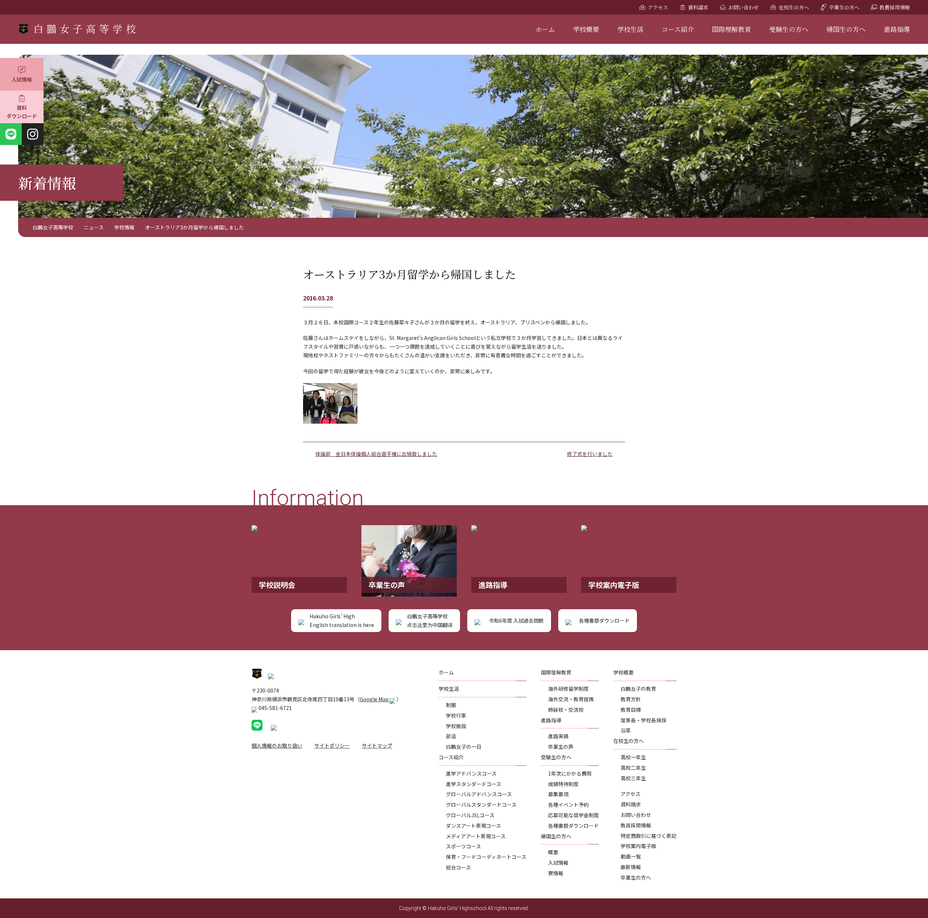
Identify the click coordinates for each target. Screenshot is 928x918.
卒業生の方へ (844, 7)
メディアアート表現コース (476, 836)
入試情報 (22, 79)
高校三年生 (633, 778)
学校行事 (456, 715)
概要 (553, 852)
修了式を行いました (590, 453)
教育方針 (631, 699)
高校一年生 (633, 757)
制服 (451, 705)
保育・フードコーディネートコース (486, 856)
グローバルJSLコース (470, 815)
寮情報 (555, 873)
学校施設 (456, 726)
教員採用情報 (894, 7)
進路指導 (897, 29)
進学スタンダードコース (473, 784)
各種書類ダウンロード (573, 825)
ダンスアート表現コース (473, 825)
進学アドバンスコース (471, 773)
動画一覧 (631, 856)
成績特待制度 (563, 784)
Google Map (375, 699)
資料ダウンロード (22, 112)
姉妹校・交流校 (566, 709)
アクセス (658, 7)
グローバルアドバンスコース (479, 794)
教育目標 (631, 709)
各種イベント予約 (568, 804)
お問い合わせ (743, 7)
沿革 (626, 730)
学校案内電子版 (638, 846)
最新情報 (631, 867)
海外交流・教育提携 (571, 699)
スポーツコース (463, 846)
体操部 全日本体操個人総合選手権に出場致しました (376, 453)
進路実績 (558, 736)
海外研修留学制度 (568, 688)
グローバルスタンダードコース (481, 804)
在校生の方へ (794, 7)
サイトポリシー (332, 745)
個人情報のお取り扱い (277, 745)
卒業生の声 (560, 746)
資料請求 (698, 7)
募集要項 (558, 794)
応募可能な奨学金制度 (573, 815)
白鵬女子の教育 (638, 688)
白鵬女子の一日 (463, 746)
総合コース (458, 867)
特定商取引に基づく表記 (648, 835)
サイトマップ (377, 745)
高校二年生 (633, 767)
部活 (451, 736)
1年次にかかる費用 (570, 773)
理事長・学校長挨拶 (643, 720)
